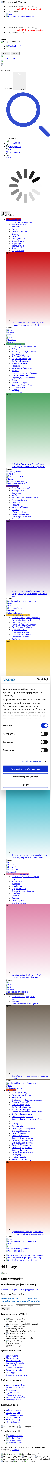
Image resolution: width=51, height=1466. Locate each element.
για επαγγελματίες (35, 30)
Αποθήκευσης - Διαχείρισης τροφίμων (27, 1100)
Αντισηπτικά (17, 881)
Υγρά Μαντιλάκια (19, 903)
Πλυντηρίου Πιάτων (20, 512)
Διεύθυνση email (8, 1306)
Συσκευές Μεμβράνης (21, 1131)
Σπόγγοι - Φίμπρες (19, 382)
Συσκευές (16, 236)
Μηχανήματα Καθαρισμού (22, 368)
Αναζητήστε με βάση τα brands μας (26, 1258)
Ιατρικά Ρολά (17, 227)
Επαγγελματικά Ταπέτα (21, 1095)
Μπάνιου (15, 509)
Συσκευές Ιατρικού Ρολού (22, 1152)
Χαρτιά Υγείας (17, 243)
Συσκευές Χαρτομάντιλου (22, 1140)
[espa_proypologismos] (9, 14)
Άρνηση (25, 784)
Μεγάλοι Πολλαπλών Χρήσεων (25, 1004)
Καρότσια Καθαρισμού (21, 358)
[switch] (44, 734)
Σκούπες (15, 380)
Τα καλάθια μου (13, 1422)
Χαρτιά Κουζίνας (19, 241)
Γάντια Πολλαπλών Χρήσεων (24, 625)
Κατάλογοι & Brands (15, 1363)
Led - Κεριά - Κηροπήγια (22, 1116)
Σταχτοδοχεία (17, 1126)
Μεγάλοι (15, 1001)
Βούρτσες (16, 349)
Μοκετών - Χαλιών (20, 507)
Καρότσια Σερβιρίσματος (22, 1114)
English (18, 46)
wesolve (15, 1450)
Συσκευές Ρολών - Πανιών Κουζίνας (27, 1119)
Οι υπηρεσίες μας (13, 1365)
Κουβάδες (16, 366)
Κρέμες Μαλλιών (19, 888)
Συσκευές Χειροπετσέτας (22, 1145)
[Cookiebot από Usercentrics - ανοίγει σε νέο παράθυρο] (36, 680)
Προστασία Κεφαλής (20, 632)
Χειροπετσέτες (18, 250)
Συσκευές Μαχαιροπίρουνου (23, 1128)
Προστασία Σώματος (20, 637)
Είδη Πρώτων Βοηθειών (22, 627)
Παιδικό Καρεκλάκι (20, 1157)
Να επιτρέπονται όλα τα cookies (25, 769)
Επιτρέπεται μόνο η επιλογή (25, 777)
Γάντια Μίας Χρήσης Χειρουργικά (26, 620)
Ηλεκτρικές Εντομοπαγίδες (23, 1159)
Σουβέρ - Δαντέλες (19, 231)
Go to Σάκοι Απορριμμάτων (23, 996)
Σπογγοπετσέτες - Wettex (22, 385)
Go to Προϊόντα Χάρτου (22, 222)
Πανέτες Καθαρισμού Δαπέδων (25, 373)
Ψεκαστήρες (17, 392)
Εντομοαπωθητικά (19, 500)
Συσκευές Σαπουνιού (20, 900)
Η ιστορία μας (12, 1358)
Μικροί (15, 999)
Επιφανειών (16, 502)
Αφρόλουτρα (17, 886)
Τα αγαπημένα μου (14, 1417)
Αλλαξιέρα (16, 1097)
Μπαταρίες (16, 1155)
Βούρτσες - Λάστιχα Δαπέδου (24, 351)
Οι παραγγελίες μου (14, 1415)
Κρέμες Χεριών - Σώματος (23, 891)
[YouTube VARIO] (14, 1443)
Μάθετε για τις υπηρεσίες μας (24, 1260)
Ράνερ (14, 229)
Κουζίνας (15, 505)
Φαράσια (15, 390)
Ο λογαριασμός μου (14, 1410)
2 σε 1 (14, 879)
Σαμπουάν (16, 896)
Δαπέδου (15, 495)
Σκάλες (15, 1124)
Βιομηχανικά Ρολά (19, 224)
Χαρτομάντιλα (18, 246)
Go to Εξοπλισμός (19, 1093)
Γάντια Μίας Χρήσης (20, 622)
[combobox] (25, 79)
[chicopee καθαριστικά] (16, 483)
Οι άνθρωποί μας (13, 1360)
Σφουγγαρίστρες (18, 387)
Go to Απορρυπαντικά (21, 488)
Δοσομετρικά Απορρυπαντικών (25, 498)
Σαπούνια (15, 898)
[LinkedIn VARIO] (14, 1435)
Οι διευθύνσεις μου (14, 1420)
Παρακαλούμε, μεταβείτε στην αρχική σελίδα (20, 1290)
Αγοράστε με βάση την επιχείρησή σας (27, 1255)
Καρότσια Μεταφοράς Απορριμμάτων (27, 1112)
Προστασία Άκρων (19, 629)
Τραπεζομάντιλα (18, 239)
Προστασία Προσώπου (21, 634)
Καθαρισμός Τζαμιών (21, 356)
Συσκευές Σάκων (19, 1133)
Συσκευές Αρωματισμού (22, 517)
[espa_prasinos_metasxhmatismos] (20, 16)
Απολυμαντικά (18, 490)
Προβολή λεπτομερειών (32, 761)
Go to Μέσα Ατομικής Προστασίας (26, 617)
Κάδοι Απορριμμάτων (21, 1104)
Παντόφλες (16, 893)
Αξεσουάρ (16, 884)
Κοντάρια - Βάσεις (19, 363)
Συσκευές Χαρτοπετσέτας (22, 1143)
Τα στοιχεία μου (13, 1412)
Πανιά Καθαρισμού (20, 375)
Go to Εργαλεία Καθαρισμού (24, 347)
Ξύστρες (15, 370)
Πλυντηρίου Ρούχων (20, 514)
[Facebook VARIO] (15, 1438)
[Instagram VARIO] (13, 1440)
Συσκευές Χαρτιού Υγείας (22, 1138)
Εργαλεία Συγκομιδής (21, 1102)
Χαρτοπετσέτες (18, 248)
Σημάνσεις (16, 639)
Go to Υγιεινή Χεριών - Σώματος (25, 876)
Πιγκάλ (15, 1121)
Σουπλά (15, 234)
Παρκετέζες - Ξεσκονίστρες (23, 378)
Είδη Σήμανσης (18, 354)
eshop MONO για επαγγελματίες (28, 9)
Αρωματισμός (17, 493)
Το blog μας (11, 1372)
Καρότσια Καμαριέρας (21, 361)
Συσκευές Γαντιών (19, 1150)
